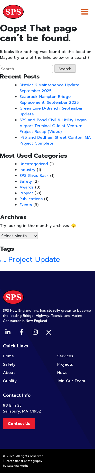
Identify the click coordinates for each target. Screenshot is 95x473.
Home (8, 356)
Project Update (34, 259)
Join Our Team (71, 381)
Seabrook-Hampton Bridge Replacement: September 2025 (49, 99)
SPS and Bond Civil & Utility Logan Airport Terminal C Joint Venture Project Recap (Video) (53, 126)
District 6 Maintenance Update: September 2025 (49, 88)
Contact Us (19, 424)
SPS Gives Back (34, 176)
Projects (65, 364)
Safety (25, 181)
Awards (26, 187)
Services (65, 356)
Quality (10, 381)
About (9, 373)
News (62, 373)
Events (25, 205)
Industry (27, 170)
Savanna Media (17, 466)
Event (3, 261)
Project (26, 193)
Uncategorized (33, 164)
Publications (31, 199)
